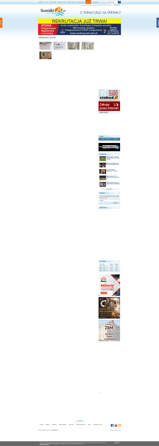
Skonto (89, 424)
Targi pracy (71, 424)
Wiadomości (41, 2)
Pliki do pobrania (62, 424)
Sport (47, 2)
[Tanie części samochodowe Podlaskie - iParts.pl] (109, 295)
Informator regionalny (71, 2)
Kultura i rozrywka (61, 2)
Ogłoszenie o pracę (97, 424)
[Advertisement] (109, 62)
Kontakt (41, 424)
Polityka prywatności (80, 424)
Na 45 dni (115, 138)
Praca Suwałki (95, 2)
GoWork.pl (54, 424)
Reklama (47, 424)
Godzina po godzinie (106, 138)
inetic (120, 430)
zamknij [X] (116, 442)
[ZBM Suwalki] (109, 340)
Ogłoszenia (88, 2)
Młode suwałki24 (81, 2)
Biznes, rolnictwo (53, 2)
